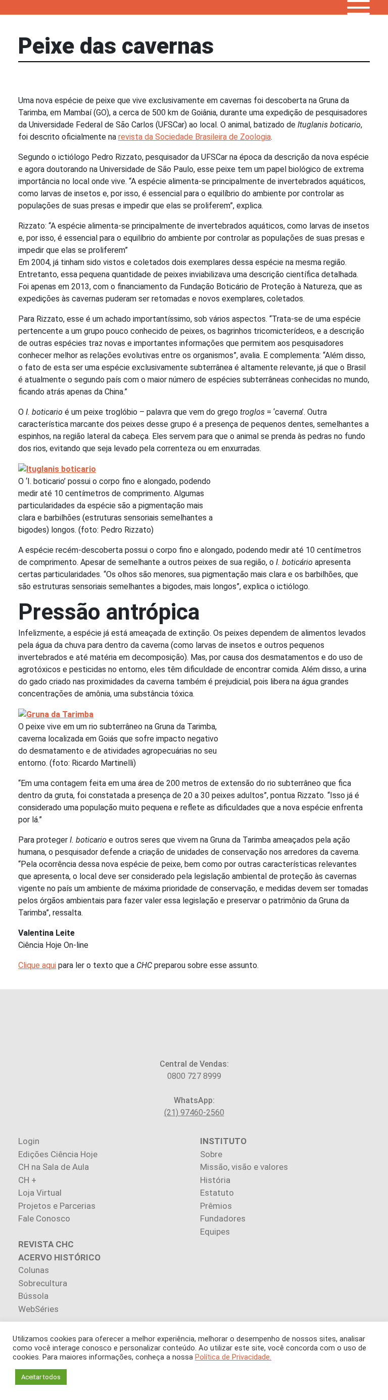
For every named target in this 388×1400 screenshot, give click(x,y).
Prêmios (216, 1206)
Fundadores (223, 1218)
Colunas (33, 1270)
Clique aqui (37, 965)
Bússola (33, 1296)
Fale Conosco (44, 1218)
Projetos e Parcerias (56, 1206)
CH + (27, 1180)
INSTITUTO (223, 1141)
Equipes (215, 1232)
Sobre (211, 1154)
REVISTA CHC (46, 1244)
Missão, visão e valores (244, 1167)
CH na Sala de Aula (53, 1167)
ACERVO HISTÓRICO (59, 1257)
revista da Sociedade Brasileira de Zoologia (194, 137)
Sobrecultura (42, 1283)
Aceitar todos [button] (41, 1377)
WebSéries (38, 1309)
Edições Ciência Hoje (58, 1154)
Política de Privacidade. (233, 1357)
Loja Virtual (40, 1193)
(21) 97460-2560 (194, 1112)
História (215, 1180)
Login (28, 1141)
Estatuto (217, 1193)
